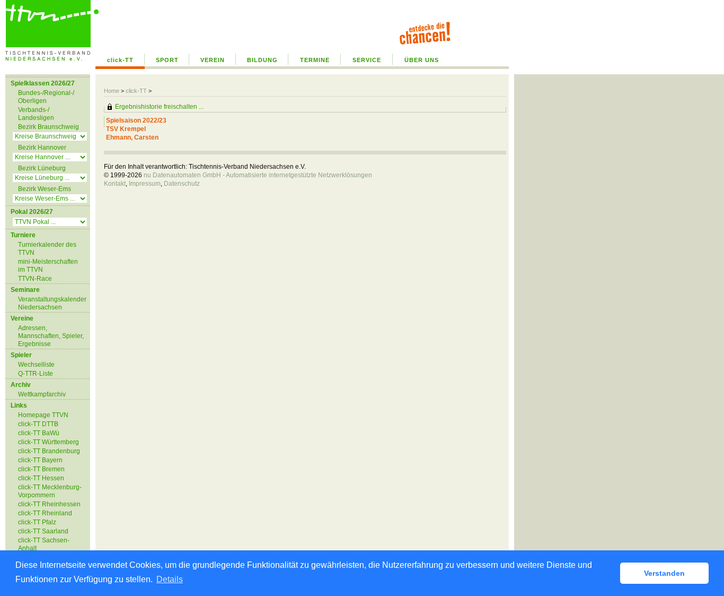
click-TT (120, 60)
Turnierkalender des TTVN (47, 248)
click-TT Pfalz (37, 522)
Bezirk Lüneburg (42, 168)
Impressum (145, 183)
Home (111, 91)
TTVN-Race (35, 278)
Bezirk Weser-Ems (44, 189)
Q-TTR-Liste (35, 373)
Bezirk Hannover (42, 147)
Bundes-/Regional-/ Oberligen (46, 97)
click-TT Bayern (40, 460)
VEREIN (212, 60)
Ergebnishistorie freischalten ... (159, 106)
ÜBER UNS (421, 60)
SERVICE (366, 60)
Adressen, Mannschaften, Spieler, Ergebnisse (51, 336)
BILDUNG (262, 60)
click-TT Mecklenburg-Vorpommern (50, 491)
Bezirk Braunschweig (48, 127)
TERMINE (315, 60)
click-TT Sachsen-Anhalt (43, 544)
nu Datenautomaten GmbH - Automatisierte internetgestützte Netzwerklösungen (258, 175)
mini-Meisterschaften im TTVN (48, 265)
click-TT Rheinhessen (49, 504)
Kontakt (115, 183)
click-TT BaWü (38, 433)
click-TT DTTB (38, 424)
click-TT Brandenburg (49, 451)
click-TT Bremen (41, 469)
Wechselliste (36, 364)
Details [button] (169, 579)
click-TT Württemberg (48, 442)
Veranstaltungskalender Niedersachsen (52, 303)
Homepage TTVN (43, 415)
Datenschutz (182, 183)
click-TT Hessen (41, 478)
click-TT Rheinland (45, 513)
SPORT (167, 60)
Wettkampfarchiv (42, 394)
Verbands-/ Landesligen (36, 114)
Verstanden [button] (664, 573)
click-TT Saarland (43, 531)
